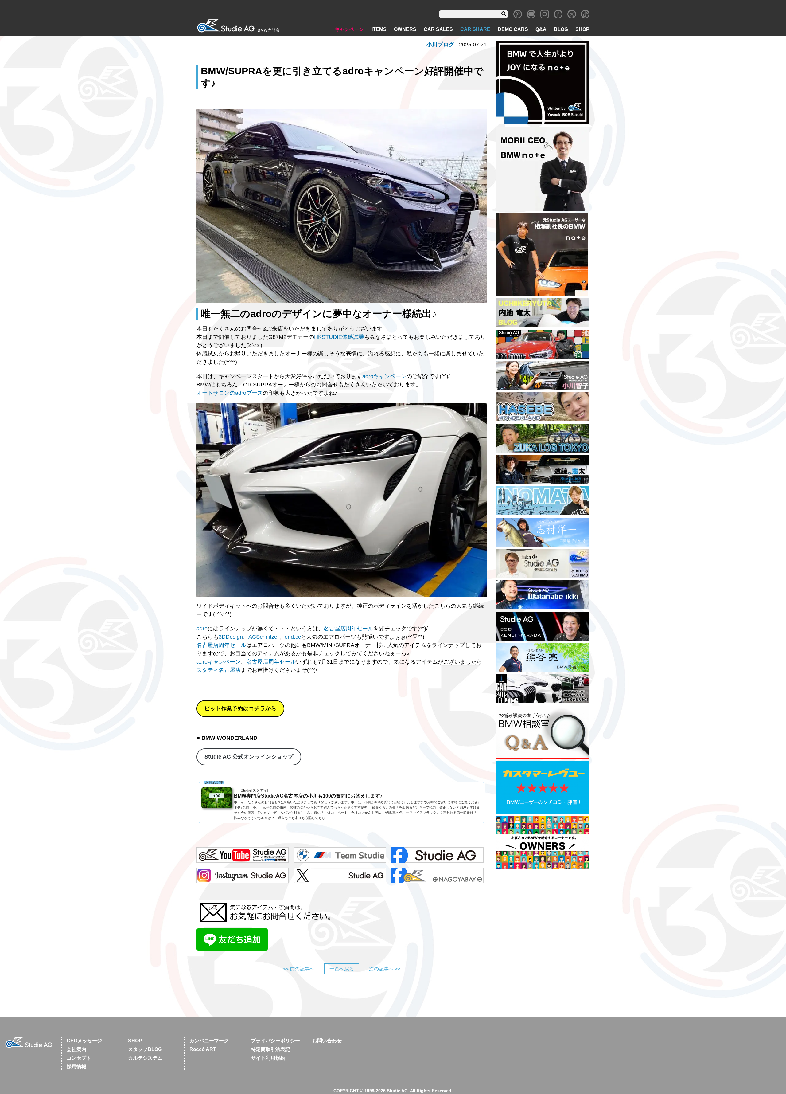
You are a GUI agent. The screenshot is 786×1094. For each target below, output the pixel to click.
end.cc (293, 637)
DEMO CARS (513, 29)
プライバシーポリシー (275, 1040)
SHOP (582, 29)
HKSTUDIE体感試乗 (339, 337)
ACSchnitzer (263, 637)
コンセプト (79, 1058)
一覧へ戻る (341, 968)
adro (202, 628)
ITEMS (379, 29)
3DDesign (231, 637)
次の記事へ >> (384, 968)
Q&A (541, 29)
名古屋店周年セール (348, 628)
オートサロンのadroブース (229, 393)
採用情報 (76, 1066)
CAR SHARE (475, 29)
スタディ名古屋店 (218, 670)
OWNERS (405, 29)
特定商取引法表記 (270, 1049)
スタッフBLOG (145, 1049)
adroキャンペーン (384, 376)
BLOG (561, 29)
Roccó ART (202, 1049)
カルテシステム (145, 1058)
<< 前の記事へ (298, 968)
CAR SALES (438, 29)
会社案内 (76, 1049)
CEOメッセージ (84, 1040)
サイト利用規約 (268, 1058)
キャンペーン (349, 29)
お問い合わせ (327, 1040)
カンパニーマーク (209, 1040)
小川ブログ (440, 44)
